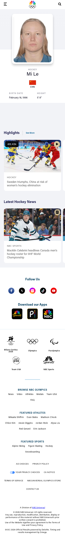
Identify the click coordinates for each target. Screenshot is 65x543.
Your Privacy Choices (28, 472)
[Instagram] (32, 291)
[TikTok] (43, 291)
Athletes (29, 394)
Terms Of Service (13, 481)
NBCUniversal (38, 508)
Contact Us (32, 489)
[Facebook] (11, 291)
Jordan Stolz (42, 423)
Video (20, 394)
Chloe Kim (10, 423)
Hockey (49, 446)
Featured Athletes (33, 413)
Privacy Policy (40, 464)
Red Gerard (24, 429)
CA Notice (49, 472)
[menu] (5, 5)
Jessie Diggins (25, 423)
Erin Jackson (39, 429)
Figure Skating (35, 446)
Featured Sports (32, 442)
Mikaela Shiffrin (16, 417)
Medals (40, 394)
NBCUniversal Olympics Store (44, 481)
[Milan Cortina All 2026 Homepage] (32, 4)
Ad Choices (22, 464)
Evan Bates (32, 417)
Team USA (52, 394)
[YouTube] (54, 291)
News (11, 394)
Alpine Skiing (18, 446)
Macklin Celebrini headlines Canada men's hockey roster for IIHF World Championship (32, 254)
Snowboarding (32, 452)
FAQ (32, 400)
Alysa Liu (55, 423)
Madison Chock (49, 417)
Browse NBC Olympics (32, 390)
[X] (22, 291)
